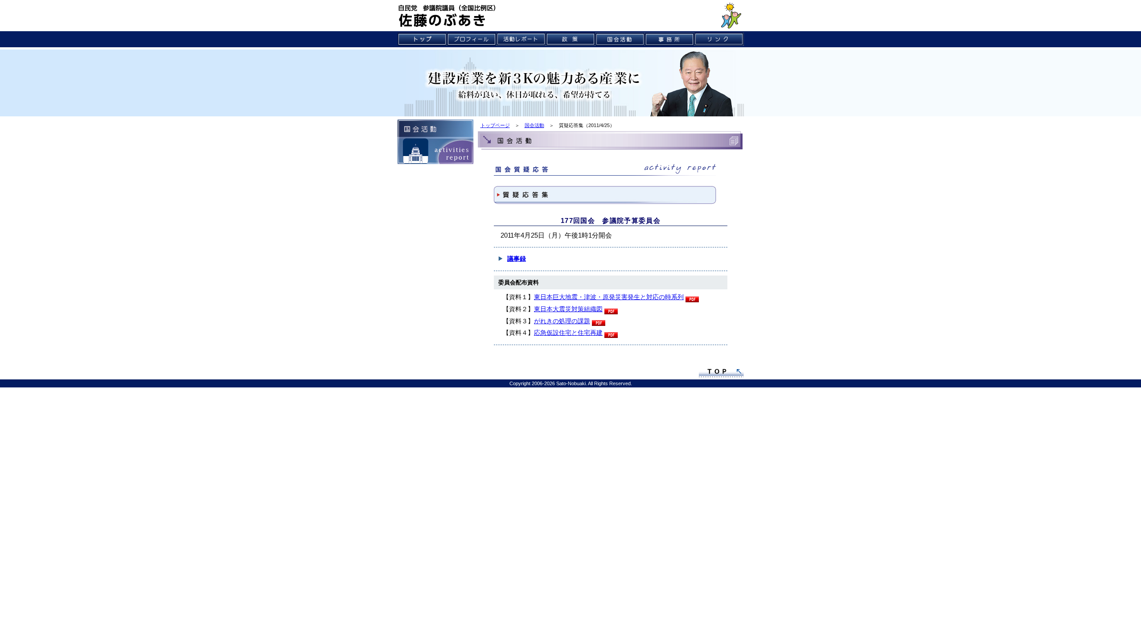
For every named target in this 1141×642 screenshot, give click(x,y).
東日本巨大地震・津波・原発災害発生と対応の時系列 (609, 296)
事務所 (669, 39)
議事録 (516, 258)
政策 (570, 39)
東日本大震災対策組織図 (568, 309)
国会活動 (620, 39)
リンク (719, 39)
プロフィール (472, 39)
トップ (422, 39)
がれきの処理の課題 (562, 321)
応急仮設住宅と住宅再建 (568, 332)
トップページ (495, 125)
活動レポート (521, 39)
